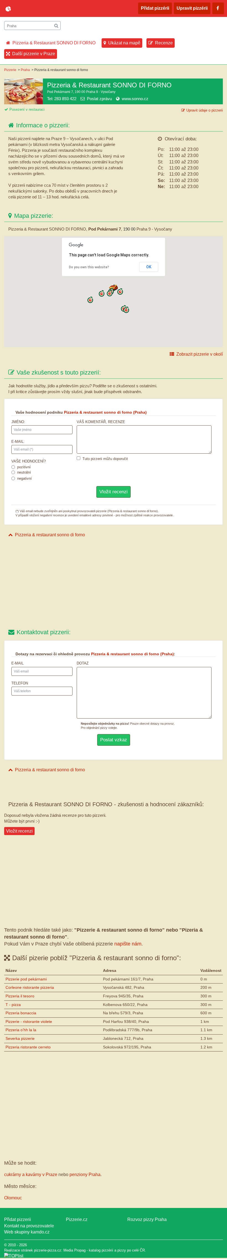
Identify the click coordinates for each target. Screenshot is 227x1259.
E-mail (17, 663)
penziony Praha (84, 1174)
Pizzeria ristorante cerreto (28, 1047)
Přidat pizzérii (155, 8)
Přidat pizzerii (17, 1219)
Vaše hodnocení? (28, 461)
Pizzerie (10, 70)
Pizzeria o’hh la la (21, 1030)
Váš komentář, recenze (101, 422)
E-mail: (18, 441)
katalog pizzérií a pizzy (107, 1250)
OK (148, 267)
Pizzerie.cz (76, 1219)
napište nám (127, 944)
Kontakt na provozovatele (29, 1225)
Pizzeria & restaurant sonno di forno (50, 534)
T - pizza (13, 1004)
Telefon (19, 683)
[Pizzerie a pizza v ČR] (13, 1255)
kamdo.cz (40, 1232)
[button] (109, 293)
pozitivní (24, 467)
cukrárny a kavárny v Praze (30, 1174)
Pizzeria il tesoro (20, 996)
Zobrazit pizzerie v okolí (199, 354)
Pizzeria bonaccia (21, 1013)
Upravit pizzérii (192, 8)
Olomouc (13, 1197)
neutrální (24, 472)
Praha (25, 70)
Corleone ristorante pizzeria (30, 987)
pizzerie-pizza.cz (37, 9)
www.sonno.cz (135, 98)
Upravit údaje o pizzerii (204, 110)
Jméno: (18, 422)
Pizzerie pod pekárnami (26, 979)
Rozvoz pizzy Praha (147, 1219)
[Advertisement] (113, 584)
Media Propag (74, 1250)
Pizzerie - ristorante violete (29, 1021)
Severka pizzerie (20, 1038)
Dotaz (83, 663)
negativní (24, 478)
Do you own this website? (89, 267)
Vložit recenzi (19, 831)
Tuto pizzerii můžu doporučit (105, 459)
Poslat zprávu (99, 98)
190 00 (129, 229)
